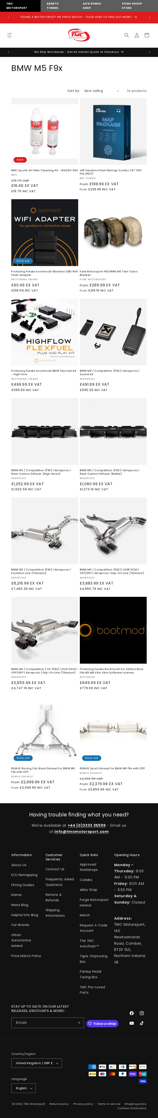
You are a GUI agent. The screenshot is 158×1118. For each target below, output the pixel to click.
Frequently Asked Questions (60, 882)
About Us (18, 865)
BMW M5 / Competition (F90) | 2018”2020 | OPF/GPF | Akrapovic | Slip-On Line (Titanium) (112, 571)
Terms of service (109, 1104)
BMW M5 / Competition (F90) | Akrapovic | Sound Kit (109, 372)
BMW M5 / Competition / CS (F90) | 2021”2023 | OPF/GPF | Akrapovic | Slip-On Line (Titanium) (44, 671)
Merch (85, 915)
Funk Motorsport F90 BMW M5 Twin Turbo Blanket (109, 273)
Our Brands (20, 925)
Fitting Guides (22, 885)
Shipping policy (136, 1104)
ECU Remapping (24, 875)
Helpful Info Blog (24, 915)
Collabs (86, 880)
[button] (9, 35)
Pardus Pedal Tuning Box (90, 974)
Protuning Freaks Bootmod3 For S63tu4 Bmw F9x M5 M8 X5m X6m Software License (112, 671)
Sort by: (73, 91)
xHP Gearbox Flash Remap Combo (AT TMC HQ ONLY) (111, 172)
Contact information (132, 1108)
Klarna (16, 895)
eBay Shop (89, 890)
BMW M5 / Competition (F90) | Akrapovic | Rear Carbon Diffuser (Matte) (109, 472)
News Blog (19, 905)
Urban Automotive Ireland (21, 940)
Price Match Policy (26, 956)
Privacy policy (83, 1104)
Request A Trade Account (94, 928)
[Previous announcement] (8, 17)
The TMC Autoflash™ (89, 943)
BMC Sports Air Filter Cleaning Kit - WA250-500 (44, 170)
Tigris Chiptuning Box (93, 959)
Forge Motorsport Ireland (94, 902)
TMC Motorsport (34, 1104)
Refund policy (59, 1104)
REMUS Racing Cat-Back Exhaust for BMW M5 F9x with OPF (43, 770)
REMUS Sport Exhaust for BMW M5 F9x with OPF (112, 768)
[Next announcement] (149, 17)
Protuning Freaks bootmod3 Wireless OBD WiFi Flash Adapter (44, 273)
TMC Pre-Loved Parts (92, 990)
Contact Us (55, 869)
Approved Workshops (89, 867)
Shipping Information (55, 913)
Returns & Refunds (54, 897)
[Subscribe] (79, 1022)
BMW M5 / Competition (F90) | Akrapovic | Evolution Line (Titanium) (41, 571)
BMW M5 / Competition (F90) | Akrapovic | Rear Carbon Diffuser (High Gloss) (41, 472)
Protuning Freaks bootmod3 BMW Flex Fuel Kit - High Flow (43, 372)
